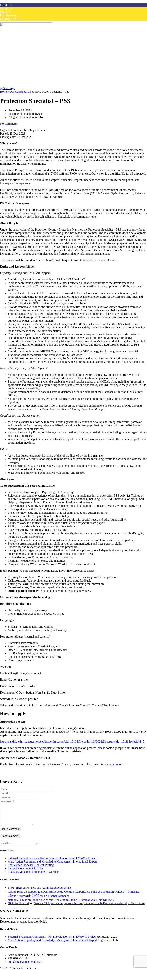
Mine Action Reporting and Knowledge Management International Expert (52, 861)
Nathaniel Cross (17, 899)
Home (11, 40)
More (11, 71)
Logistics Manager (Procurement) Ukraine (33, 871)
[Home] (7, 88)
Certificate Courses (26, 54)
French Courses (17, 68)
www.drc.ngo (112, 764)
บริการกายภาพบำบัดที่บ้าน (25, 895)
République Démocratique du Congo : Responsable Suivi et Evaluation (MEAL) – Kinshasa (83, 891)
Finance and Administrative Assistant (48, 887)
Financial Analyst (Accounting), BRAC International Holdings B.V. (73, 899)
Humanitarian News (27, 75)
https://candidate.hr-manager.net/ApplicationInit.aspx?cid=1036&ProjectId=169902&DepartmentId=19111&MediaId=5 (72, 741)
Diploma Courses (25, 58)
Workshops (22, 51)
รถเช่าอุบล (15, 887)
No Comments (9, 123)
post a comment (11, 828)
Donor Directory (25, 78)
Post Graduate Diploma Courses (34, 61)
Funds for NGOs (25, 82)
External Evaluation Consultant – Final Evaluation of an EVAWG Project (52, 858)
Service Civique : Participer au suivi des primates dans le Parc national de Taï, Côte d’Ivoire (89, 903)
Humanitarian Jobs (19, 44)
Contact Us (14, 85)
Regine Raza (15, 891)
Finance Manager (58, 895)
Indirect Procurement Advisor (25, 868)
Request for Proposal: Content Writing (31, 865)
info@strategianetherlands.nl (25, 961)
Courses (12, 47)
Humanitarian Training (21, 64)
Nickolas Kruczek (18, 903)
